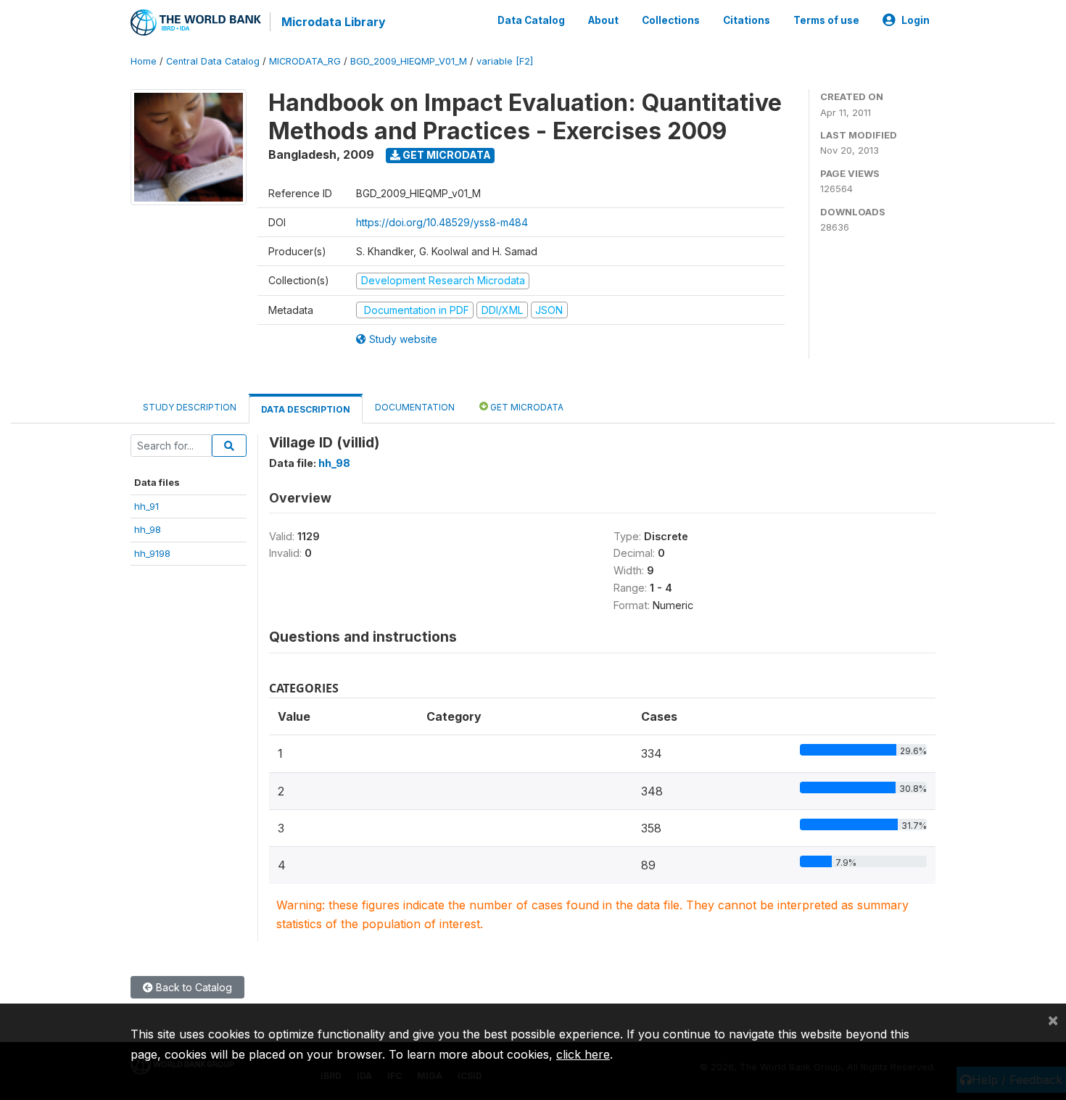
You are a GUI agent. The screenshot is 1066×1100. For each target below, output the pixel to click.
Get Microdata (445, 155)
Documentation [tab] (415, 407)
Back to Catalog (192, 987)
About (603, 20)
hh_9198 (152, 553)
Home (144, 61)
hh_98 (147, 529)
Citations (746, 20)
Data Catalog (531, 20)
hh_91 (146, 506)
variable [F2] (504, 61)
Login (915, 20)
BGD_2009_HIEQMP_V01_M (408, 61)
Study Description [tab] (189, 407)
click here (583, 1054)
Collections (671, 20)
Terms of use (826, 20)
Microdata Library (333, 22)
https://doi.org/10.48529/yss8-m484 (442, 222)
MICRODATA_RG (305, 61)
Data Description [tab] (305, 409)
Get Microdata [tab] (525, 407)
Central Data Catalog (213, 61)
